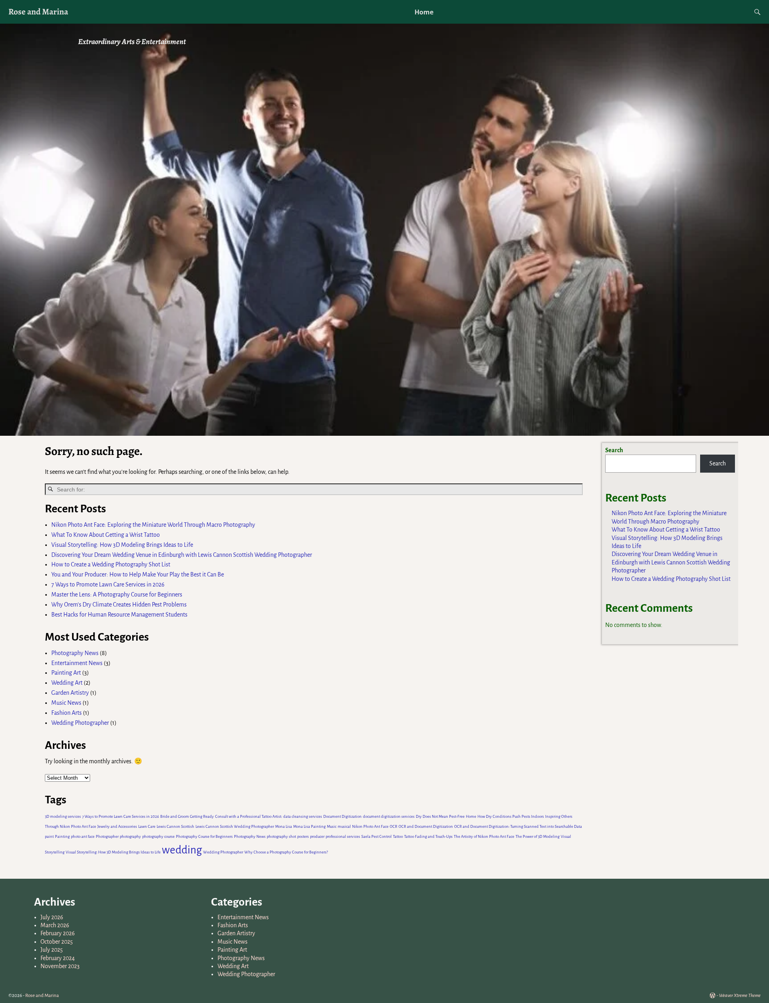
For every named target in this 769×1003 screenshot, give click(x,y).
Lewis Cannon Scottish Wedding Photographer (234, 826)
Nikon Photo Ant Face (370, 826)
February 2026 (57, 933)
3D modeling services (63, 816)
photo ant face (83, 836)
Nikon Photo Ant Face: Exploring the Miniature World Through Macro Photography (153, 525)
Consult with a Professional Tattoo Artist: (248, 816)
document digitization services (389, 816)
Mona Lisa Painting (309, 826)
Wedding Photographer (80, 723)
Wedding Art (67, 682)
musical (344, 826)
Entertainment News (77, 663)
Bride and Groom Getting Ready (187, 816)
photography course (158, 836)
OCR (393, 826)
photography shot (281, 836)
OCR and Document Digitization (426, 826)
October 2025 (56, 941)
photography (130, 836)
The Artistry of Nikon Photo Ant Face (484, 836)
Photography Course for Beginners (204, 836)
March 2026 (54, 925)
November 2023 (60, 966)
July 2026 (51, 917)
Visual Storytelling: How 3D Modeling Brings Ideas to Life (122, 545)
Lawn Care (146, 826)
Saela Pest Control (376, 836)
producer (317, 836)
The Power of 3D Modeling (537, 836)
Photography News (75, 653)
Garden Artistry (70, 693)
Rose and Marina (38, 11)
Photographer (107, 836)
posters (303, 836)
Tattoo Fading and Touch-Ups (428, 836)
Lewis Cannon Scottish (175, 826)
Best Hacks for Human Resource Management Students (119, 614)
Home (424, 12)
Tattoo (398, 836)
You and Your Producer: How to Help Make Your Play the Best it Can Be (137, 574)
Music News (66, 703)
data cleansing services (302, 816)
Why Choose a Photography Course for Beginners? (286, 852)
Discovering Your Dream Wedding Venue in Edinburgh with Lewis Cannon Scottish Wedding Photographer (181, 555)
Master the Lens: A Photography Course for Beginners (116, 594)
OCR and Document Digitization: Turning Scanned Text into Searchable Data (518, 826)
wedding (182, 850)
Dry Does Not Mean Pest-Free (440, 816)
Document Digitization (342, 816)
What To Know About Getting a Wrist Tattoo (105, 535)
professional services (343, 836)
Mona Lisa (283, 826)
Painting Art (66, 672)
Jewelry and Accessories (117, 826)
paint (49, 836)
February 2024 (57, 958)
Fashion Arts (66, 713)
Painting (62, 836)
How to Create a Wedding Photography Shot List (110, 564)
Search (614, 450)
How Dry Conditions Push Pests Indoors (510, 816)
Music (331, 826)
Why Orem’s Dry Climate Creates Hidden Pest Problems (119, 604)
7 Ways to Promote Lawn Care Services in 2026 (108, 584)
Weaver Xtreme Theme (740, 995)
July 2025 (51, 949)
